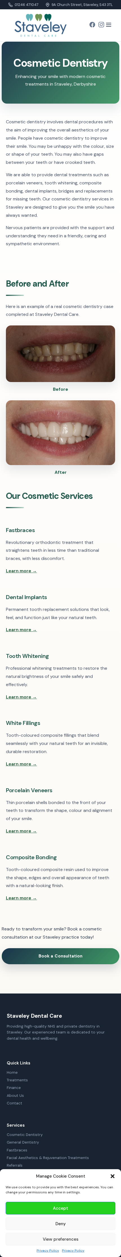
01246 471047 (26, 4)
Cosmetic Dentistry (25, 1134)
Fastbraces (17, 1150)
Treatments (17, 1080)
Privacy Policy (48, 1250)
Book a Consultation (61, 956)
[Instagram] (101, 25)
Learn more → (21, 571)
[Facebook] (92, 25)
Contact (14, 1103)
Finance (14, 1087)
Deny (60, 1224)
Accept (60, 1208)
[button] (112, 1176)
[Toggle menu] (108, 25)
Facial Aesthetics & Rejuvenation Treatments (48, 1157)
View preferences (61, 1239)
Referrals (15, 1165)
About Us (15, 1095)
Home (12, 1072)
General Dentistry (23, 1142)
